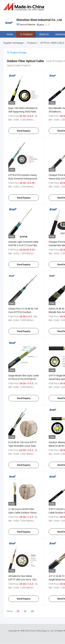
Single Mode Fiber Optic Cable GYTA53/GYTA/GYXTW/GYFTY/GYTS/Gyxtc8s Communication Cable (32, 379)
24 (18, 611)
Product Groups (18, 52)
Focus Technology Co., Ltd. (42, 630)
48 (32, 611)
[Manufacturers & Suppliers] (24, 7)
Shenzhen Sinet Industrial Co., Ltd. (39, 20)
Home (10, 34)
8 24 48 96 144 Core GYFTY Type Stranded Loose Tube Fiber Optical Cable (22, 446)
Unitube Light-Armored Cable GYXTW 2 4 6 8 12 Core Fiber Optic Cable (23, 245)
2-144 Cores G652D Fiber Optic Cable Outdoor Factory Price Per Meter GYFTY (23, 512)
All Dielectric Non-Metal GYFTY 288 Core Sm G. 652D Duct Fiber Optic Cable (23, 579)
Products (27, 34)
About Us (44, 34)
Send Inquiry (23, 130)
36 (25, 611)
